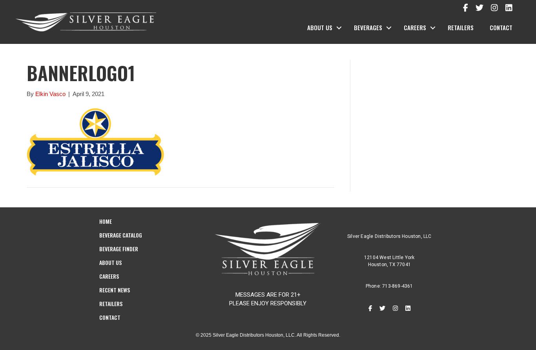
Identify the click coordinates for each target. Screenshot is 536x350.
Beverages (368, 27)
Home (105, 221)
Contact (501, 27)
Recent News (114, 290)
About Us (319, 27)
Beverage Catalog (120, 235)
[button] (339, 28)
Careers (415, 27)
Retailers (461, 27)
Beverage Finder (118, 249)
